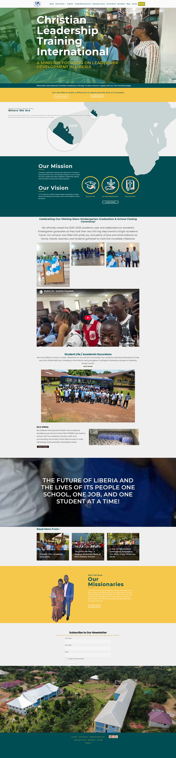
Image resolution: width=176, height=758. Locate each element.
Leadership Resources (82, 4)
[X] (113, 736)
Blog (128, 4)
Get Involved (111, 4)
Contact (134, 4)
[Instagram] (116, 736)
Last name (68, 645)
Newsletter (121, 4)
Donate (141, 4)
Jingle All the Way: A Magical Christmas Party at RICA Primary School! (88, 554)
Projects (70, 4)
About (52, 4)
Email (66, 652)
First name (68, 638)
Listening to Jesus (98, 4)
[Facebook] (110, 736)
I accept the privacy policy (75, 659)
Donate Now (61, 96)
